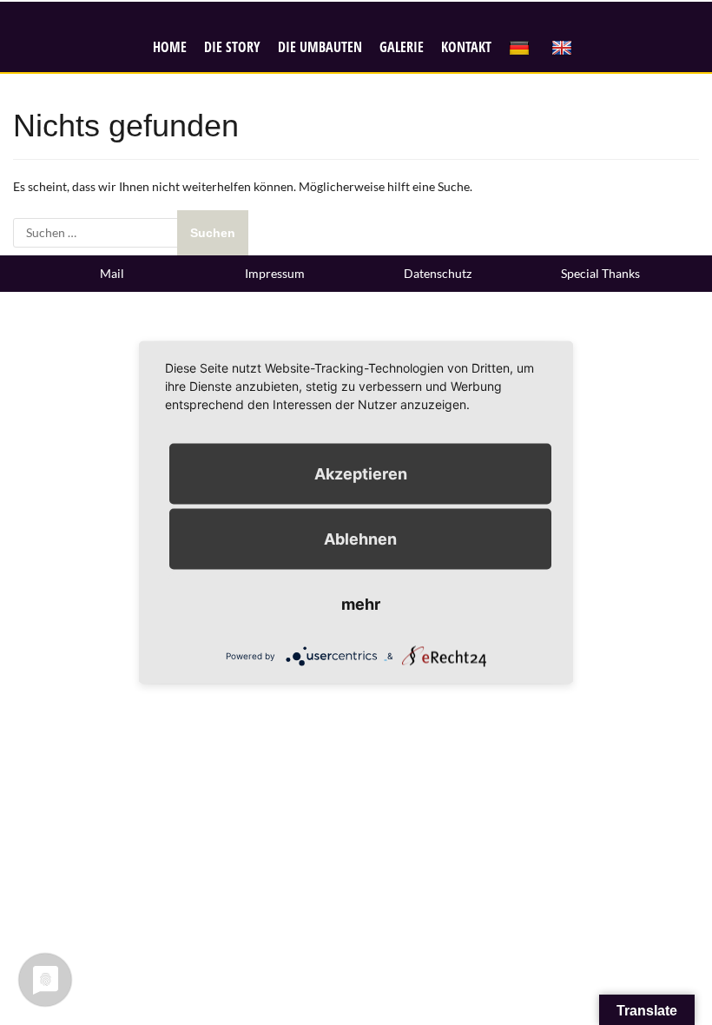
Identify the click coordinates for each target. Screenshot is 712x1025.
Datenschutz (437, 273)
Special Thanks (600, 273)
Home (170, 46)
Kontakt (466, 46)
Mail (112, 273)
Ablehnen (360, 539)
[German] (521, 47)
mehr (360, 604)
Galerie (401, 46)
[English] (564, 47)
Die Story (232, 46)
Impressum (275, 273)
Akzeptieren (360, 474)
